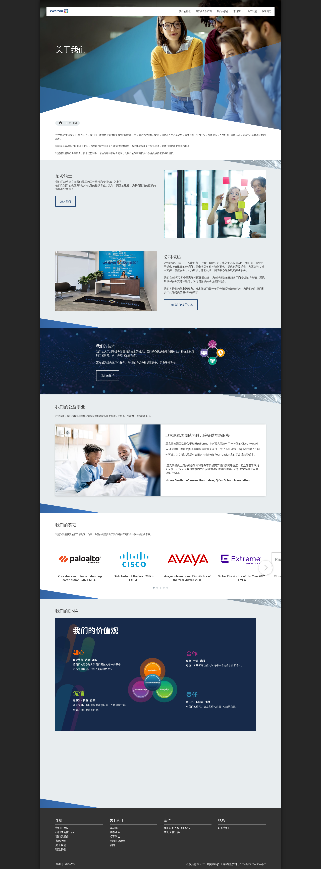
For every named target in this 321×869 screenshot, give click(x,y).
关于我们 (73, 123)
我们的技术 (107, 375)
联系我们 (60, 849)
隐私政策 (70, 864)
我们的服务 (62, 836)
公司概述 (115, 827)
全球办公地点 (118, 840)
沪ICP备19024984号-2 (252, 864)
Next (265, 568)
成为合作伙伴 (172, 832)
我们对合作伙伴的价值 (177, 827)
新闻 (112, 845)
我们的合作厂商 (64, 832)
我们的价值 (62, 827)
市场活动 (60, 840)
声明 (58, 864)
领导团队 (115, 832)
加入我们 (65, 201)
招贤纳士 (115, 836)
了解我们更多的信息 (181, 304)
